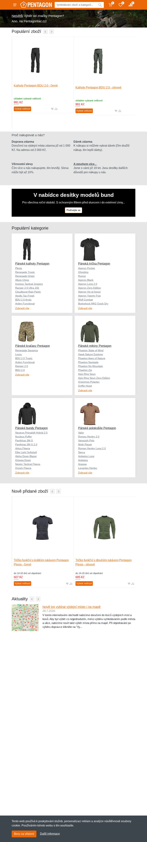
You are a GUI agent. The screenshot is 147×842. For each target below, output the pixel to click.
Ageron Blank (85, 280)
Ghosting (83, 272)
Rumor (82, 276)
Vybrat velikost (22, 108)
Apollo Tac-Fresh (24, 295)
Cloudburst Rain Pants (28, 291)
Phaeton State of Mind (90, 350)
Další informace (50, 833)
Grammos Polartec (88, 381)
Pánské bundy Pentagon (31, 428)
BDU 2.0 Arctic (23, 299)
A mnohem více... (85, 164)
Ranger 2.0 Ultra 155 (27, 287)
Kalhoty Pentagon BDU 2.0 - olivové (98, 87)
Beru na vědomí (24, 833)
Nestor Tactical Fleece (27, 464)
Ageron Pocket (86, 268)
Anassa (82, 464)
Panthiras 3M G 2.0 (26, 444)
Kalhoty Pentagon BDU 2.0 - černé (36, 85)
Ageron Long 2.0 (87, 283)
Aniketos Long (86, 456)
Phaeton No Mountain (90, 366)
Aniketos (83, 460)
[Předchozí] (45, 31)
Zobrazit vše (22, 308)
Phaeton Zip (85, 370)
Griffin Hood (85, 385)
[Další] (51, 31)
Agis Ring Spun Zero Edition (94, 377)
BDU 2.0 (20, 370)
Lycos (18, 354)
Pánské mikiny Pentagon (94, 346)
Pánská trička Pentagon (94, 263)
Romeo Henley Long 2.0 (92, 448)
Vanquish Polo (86, 440)
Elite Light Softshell (26, 452)
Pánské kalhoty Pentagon (32, 263)
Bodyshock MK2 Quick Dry (93, 303)
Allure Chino (22, 280)
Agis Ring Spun (87, 374)
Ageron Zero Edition (89, 287)
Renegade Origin (25, 276)
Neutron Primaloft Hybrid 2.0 (31, 432)
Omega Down (23, 460)
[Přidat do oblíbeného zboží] (52, 109)
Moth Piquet (85, 444)
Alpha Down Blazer (26, 456)
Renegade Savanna (26, 350)
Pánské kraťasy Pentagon (32, 346)
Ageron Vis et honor (89, 291)
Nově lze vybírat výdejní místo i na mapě (71, 607)
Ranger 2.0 (21, 366)
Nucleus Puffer (23, 436)
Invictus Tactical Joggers (29, 283)
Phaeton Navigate (88, 362)
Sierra (81, 452)
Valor (81, 432)
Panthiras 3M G (24, 440)
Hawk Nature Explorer (90, 354)
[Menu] (15, 5)
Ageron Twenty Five (89, 295)
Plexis (18, 268)
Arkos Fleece (22, 448)
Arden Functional (25, 303)
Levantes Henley (87, 468)
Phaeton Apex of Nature (91, 358)
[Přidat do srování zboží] (56, 109)
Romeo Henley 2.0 (88, 436)
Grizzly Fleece (23, 468)
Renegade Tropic (25, 272)
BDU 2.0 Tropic (23, 358)
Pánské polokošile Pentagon (97, 428)
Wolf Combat (85, 299)
